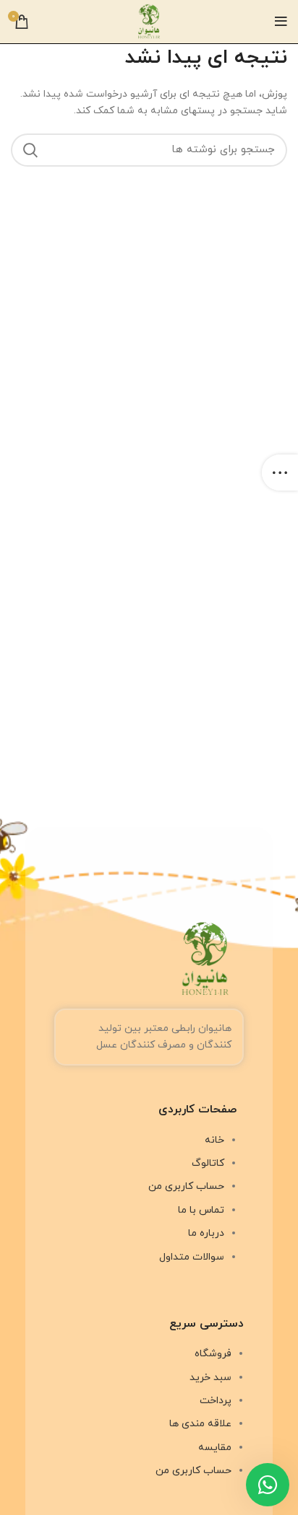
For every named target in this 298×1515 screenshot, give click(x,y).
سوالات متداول (191, 1257)
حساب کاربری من (186, 1186)
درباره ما (206, 1233)
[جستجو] (30, 150)
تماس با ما (201, 1210)
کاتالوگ (208, 1163)
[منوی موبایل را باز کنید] (281, 21)
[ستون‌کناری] (280, 472)
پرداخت (215, 1401)
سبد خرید (210, 1377)
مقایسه (214, 1447)
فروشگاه (213, 1354)
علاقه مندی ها (200, 1424)
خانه (214, 1140)
